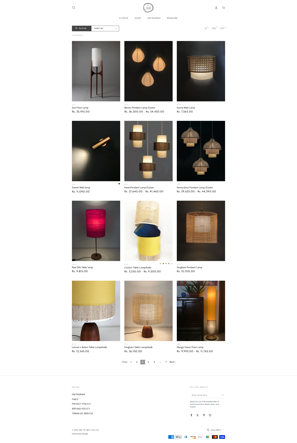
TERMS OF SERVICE (82, 413)
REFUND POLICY (81, 408)
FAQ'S (75, 399)
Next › (173, 362)
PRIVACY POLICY (81, 403)
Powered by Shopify (80, 434)
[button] (73, 7)
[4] (222, 28)
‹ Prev (124, 362)
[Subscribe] (223, 395)
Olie (80, 430)
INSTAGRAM (78, 394)
